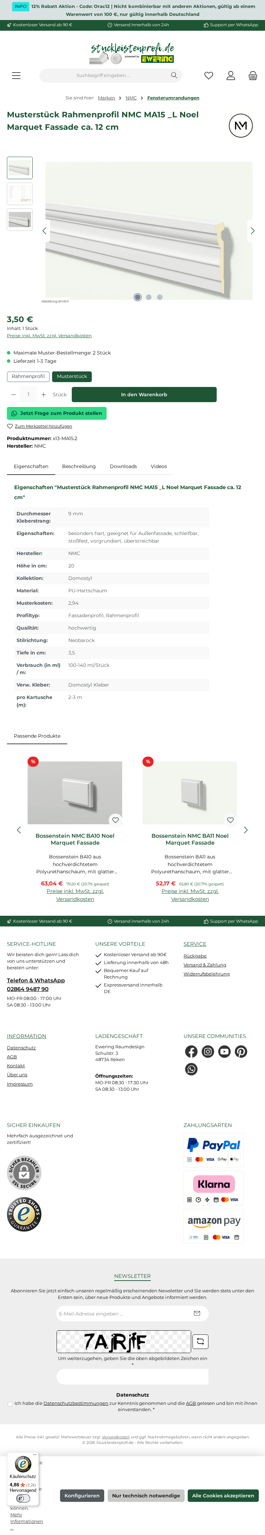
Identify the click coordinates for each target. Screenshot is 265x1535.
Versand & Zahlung (205, 965)
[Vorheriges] (45, 231)
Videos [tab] (159, 466)
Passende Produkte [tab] (37, 736)
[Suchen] (174, 75)
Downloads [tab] (123, 466)
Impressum (20, 1084)
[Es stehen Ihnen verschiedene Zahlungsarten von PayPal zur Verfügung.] (214, 1150)
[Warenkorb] (251, 76)
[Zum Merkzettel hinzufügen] (115, 820)
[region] (132, 231)
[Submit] (197, 1313)
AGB (12, 1056)
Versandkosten (116, 1437)
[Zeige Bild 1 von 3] (137, 297)
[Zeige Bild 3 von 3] (160, 297)
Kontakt (16, 1065)
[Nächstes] (252, 231)
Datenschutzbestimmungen (75, 1403)
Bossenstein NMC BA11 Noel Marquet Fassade (190, 839)
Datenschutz (21, 1047)
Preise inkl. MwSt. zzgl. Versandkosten (49, 335)
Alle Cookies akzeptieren (223, 1496)
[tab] (31, 466)
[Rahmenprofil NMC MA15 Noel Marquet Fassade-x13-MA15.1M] (148, 231)
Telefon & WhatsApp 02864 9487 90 (36, 984)
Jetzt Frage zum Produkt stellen (61, 413)
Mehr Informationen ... (26, 1521)
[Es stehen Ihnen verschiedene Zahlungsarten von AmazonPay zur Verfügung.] (214, 1226)
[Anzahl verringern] (13, 394)
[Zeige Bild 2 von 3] (148, 297)
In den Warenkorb (144, 394)
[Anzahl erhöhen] (43, 394)
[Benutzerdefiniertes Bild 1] (24, 1214)
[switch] (23, 1498)
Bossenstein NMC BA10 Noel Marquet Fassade (75, 839)
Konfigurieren (82, 1496)
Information (26, 1036)
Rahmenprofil (28, 376)
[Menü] (16, 76)
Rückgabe (195, 956)
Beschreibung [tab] (79, 466)
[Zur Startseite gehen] (132, 54)
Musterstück (72, 376)
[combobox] (103, 75)
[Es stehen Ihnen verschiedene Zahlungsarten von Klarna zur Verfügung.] (214, 1188)
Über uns (17, 1074)
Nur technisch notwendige (146, 1496)
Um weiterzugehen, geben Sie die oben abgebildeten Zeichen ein (132, 1362)
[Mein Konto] (231, 76)
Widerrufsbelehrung (207, 974)
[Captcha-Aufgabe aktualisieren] (200, 1341)
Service (195, 944)
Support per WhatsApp (234, 24)
